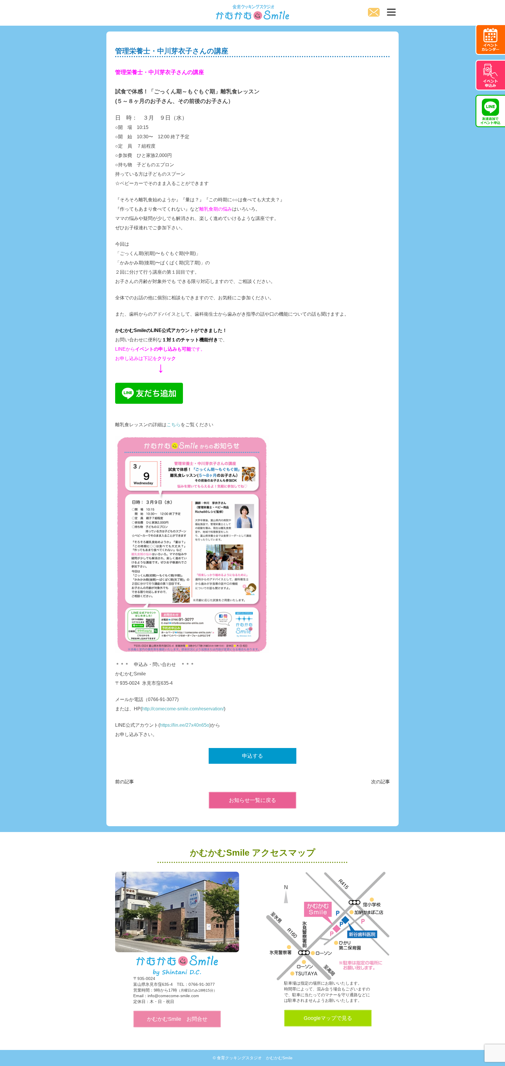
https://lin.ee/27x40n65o (184, 725)
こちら (174, 424)
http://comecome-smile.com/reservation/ (183, 708)
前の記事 (124, 781)
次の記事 (380, 781)
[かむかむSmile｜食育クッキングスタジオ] (252, 10)
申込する (252, 756)
